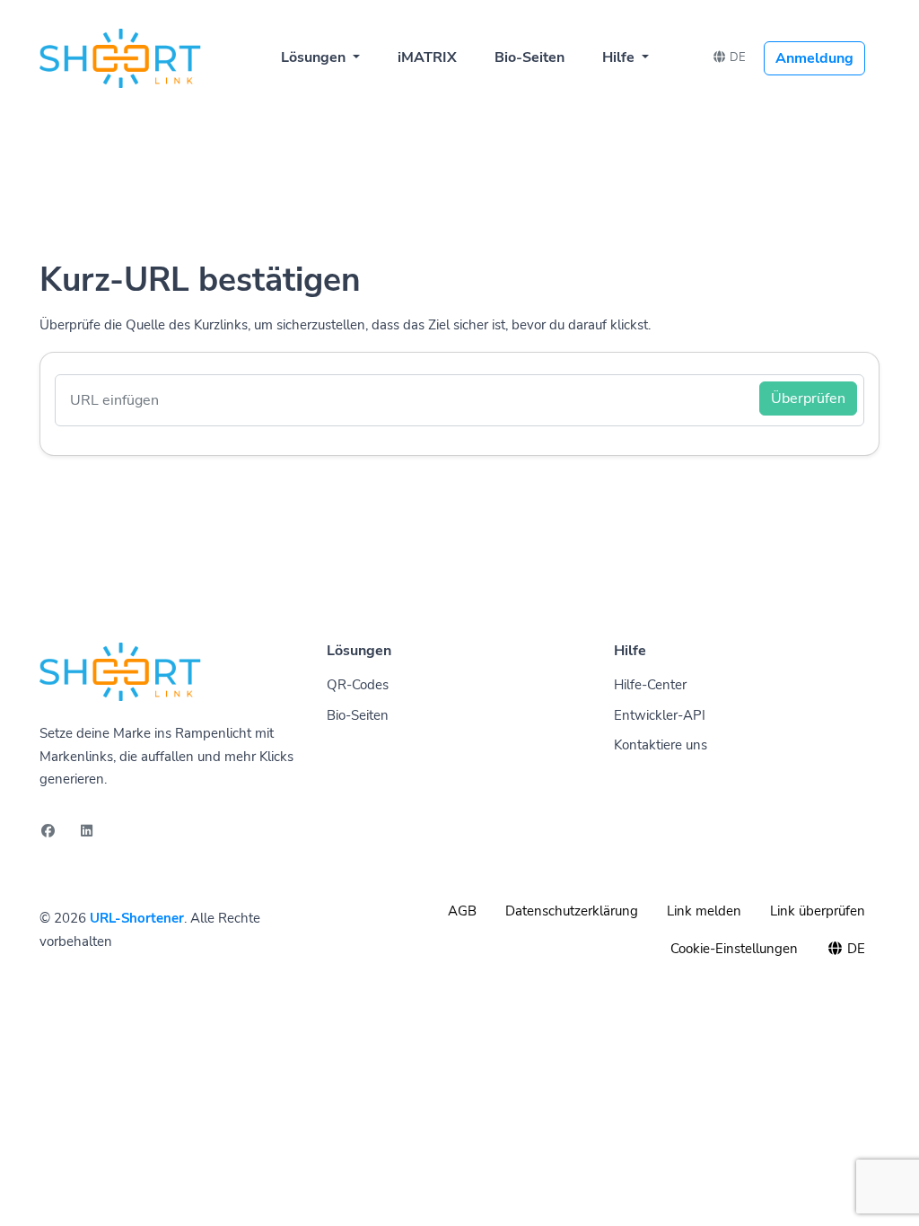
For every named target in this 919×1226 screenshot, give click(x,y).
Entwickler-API (659, 715)
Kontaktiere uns (660, 745)
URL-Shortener (137, 918)
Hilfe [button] (620, 57)
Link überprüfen (817, 911)
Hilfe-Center (650, 685)
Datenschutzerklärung (571, 911)
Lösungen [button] (315, 57)
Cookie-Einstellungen (734, 949)
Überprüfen (808, 398)
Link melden (704, 911)
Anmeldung (814, 58)
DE (736, 57)
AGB (462, 911)
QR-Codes (358, 685)
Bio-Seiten (530, 57)
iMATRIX (427, 57)
